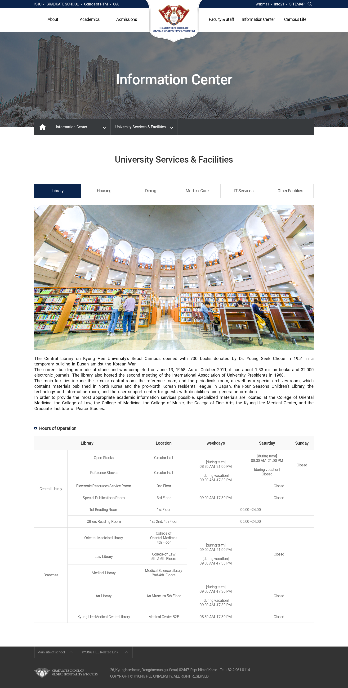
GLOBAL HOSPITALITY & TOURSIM (174, 22)
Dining (150, 190)
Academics (89, 19)
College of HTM (96, 4)
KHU (37, 4)
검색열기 (310, 4)
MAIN (42, 127)
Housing (104, 190)
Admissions (126, 19)
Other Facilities (290, 190)
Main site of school (51, 652)
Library (58, 190)
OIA (116, 4)
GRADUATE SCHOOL (62, 4)
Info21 (279, 4)
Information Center (258, 19)
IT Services (243, 190)
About (53, 19)
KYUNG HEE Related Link (100, 652)
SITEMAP (296, 4)
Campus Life (295, 19)
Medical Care (197, 190)
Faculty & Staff (221, 19)
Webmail (262, 4)
